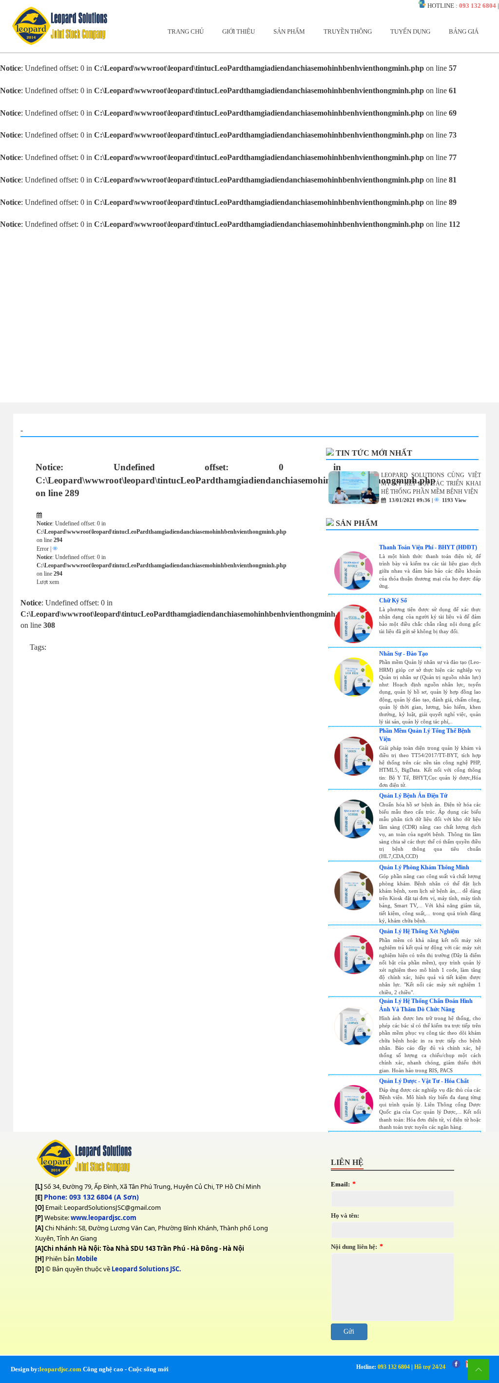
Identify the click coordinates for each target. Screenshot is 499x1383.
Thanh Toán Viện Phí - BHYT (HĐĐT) (428, 547)
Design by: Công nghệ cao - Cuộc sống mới (90, 1369)
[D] (39, 1268)
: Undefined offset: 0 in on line (188, 480)
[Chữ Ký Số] (353, 641)
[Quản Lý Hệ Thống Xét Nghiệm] (353, 971)
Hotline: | (400, 1366)
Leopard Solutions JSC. (146, 1268)
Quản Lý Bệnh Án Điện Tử (413, 795)
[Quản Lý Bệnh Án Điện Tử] (353, 836)
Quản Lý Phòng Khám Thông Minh (424, 867)
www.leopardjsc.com (103, 1217)
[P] (39, 1217)
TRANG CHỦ (186, 31)
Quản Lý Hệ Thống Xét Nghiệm (419, 931)
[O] (39, 1207)
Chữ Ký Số (393, 600)
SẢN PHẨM (289, 31)
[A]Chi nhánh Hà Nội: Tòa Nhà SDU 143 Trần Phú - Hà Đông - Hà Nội (139, 1248)
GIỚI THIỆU (238, 31)
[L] (38, 1186)
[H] (39, 1258)
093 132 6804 (477, 5)
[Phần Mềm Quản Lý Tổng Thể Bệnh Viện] (353, 773)
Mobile (86, 1258)
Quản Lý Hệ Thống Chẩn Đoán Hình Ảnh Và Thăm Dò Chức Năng (426, 1005)
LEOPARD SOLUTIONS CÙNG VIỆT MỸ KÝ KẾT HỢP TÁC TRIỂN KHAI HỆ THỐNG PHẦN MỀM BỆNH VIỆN (431, 483)
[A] (39, 1227)
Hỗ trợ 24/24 (429, 1366)
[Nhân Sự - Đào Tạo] (353, 694)
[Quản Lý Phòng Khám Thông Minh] (353, 907)
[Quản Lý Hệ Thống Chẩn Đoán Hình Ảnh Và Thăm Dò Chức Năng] (353, 1043)
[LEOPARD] (59, 43)
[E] (38, 1197)
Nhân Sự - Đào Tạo (403, 653)
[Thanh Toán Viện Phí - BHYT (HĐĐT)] (353, 587)
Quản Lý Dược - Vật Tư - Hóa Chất (424, 1081)
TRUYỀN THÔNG (348, 31)
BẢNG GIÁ (464, 31)
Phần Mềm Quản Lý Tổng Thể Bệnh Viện (425, 734)
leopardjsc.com (60, 1369)
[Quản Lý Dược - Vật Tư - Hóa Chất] (353, 1121)
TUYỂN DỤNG (410, 31)
